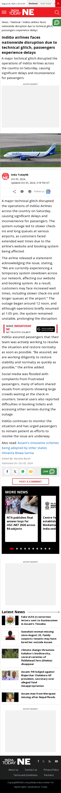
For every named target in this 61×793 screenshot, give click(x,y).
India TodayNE (19, 174)
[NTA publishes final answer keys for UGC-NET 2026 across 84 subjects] (21, 505)
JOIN (45, 471)
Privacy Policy (51, 769)
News (5, 22)
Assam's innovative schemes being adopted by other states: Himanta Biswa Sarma (30, 448)
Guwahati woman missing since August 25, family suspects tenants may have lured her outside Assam (38, 637)
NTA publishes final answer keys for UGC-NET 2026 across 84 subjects (21, 523)
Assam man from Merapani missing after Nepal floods (38, 695)
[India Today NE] (22, 12)
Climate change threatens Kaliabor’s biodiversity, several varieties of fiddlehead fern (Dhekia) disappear (37, 657)
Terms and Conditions (25, 775)
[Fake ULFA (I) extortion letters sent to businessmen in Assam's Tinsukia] (10, 620)
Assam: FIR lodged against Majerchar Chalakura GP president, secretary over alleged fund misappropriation (38, 678)
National (15, 22)
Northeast (33, 4)
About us (13, 769)
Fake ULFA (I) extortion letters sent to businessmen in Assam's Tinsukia (39, 620)
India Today (46, 4)
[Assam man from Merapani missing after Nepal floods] (10, 697)
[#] (23, 472)
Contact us (31, 769)
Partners (49, 775)
